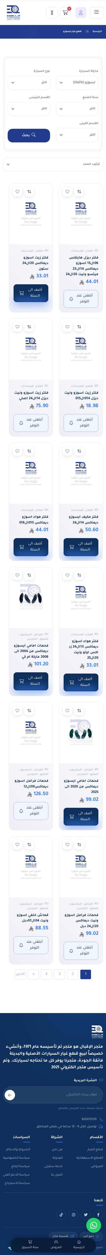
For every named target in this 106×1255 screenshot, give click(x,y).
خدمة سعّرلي (53, 1166)
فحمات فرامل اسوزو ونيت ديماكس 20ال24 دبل (81, 921)
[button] (79, 12)
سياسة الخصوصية (16, 1158)
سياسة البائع (20, 1166)
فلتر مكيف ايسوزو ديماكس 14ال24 (83, 520)
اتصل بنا (57, 1175)
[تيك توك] (61, 1215)
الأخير (20, 974)
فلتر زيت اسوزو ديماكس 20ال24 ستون (35, 263)
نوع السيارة (42, 71)
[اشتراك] (10, 1095)
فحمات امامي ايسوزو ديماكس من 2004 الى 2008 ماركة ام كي (31, 651)
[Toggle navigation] (96, 12)
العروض (97, 1166)
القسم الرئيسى (39, 97)
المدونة (58, 1158)
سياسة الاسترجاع (17, 1183)
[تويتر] (86, 1215)
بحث (26, 136)
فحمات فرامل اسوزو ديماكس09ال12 (31, 784)
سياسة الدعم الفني (16, 1175)
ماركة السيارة (88, 71)
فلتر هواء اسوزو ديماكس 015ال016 (33, 520)
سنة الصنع (90, 97)
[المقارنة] (52, 12)
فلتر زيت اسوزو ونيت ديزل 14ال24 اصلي (31, 396)
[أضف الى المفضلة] (67, 191)
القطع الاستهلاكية (89, 1158)
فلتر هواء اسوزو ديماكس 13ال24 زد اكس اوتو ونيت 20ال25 (83, 650)
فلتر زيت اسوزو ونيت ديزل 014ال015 (81, 396)
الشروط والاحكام (18, 1149)
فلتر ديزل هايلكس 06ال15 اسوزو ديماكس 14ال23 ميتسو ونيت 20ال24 (82, 266)
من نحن (57, 1149)
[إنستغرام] (73, 1215)
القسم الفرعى (88, 123)
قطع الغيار (95, 1149)
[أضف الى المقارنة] (79, 191)
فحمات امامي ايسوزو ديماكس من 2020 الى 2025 (81, 786)
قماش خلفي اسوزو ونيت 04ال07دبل (32, 918)
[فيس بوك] (98, 1215)
